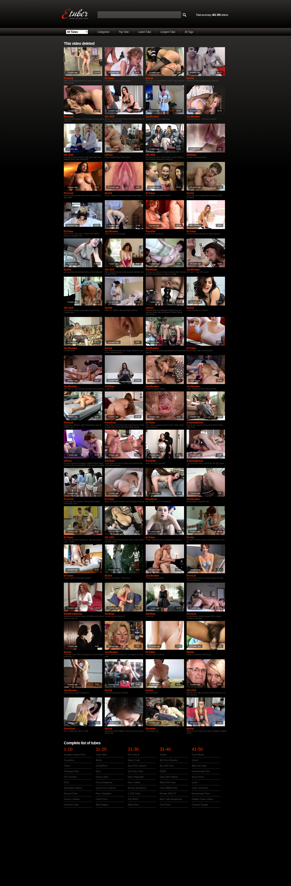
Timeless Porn (71, 771)
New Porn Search (137, 765)
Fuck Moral (198, 754)
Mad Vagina (102, 804)
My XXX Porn (167, 765)
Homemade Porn (201, 771)
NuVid (149, 78)
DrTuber (109, 78)
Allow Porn (133, 804)
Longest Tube (167, 32)
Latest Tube (144, 32)
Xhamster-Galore (73, 788)
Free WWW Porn (169, 788)
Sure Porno (198, 776)
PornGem (151, 269)
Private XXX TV (168, 793)
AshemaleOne (195, 422)
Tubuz (67, 765)
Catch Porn (102, 799)
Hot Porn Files (71, 804)
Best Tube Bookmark (171, 799)
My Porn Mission (168, 760)
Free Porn (165, 804)
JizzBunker (152, 116)
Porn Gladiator (103, 793)
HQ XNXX (133, 799)
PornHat (150, 231)
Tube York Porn (200, 788)
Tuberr (163, 754)
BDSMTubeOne (73, 613)
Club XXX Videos (169, 776)
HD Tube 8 (133, 754)
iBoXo (99, 760)
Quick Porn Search (106, 788)
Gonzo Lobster (72, 799)
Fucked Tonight (200, 804)
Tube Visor (101, 754)
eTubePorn (102, 765)
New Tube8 (134, 782)
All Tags (189, 32)
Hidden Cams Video (202, 799)
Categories (103, 32)
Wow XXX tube (168, 782)
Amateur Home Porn (75, 754)
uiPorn (109, 154)
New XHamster (136, 776)
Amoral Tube (70, 793)
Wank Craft (134, 760)
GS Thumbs (70, 776)
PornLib (68, 78)
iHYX (66, 782)
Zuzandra (69, 760)
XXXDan (191, 154)
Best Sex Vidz (199, 765)
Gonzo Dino (102, 776)
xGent (195, 760)
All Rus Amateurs (137, 788)
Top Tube (124, 32)
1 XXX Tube (134, 793)
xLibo (195, 782)
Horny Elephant (104, 782)
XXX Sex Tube (135, 771)
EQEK (163, 771)
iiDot (98, 771)
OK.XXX (109, 116)
